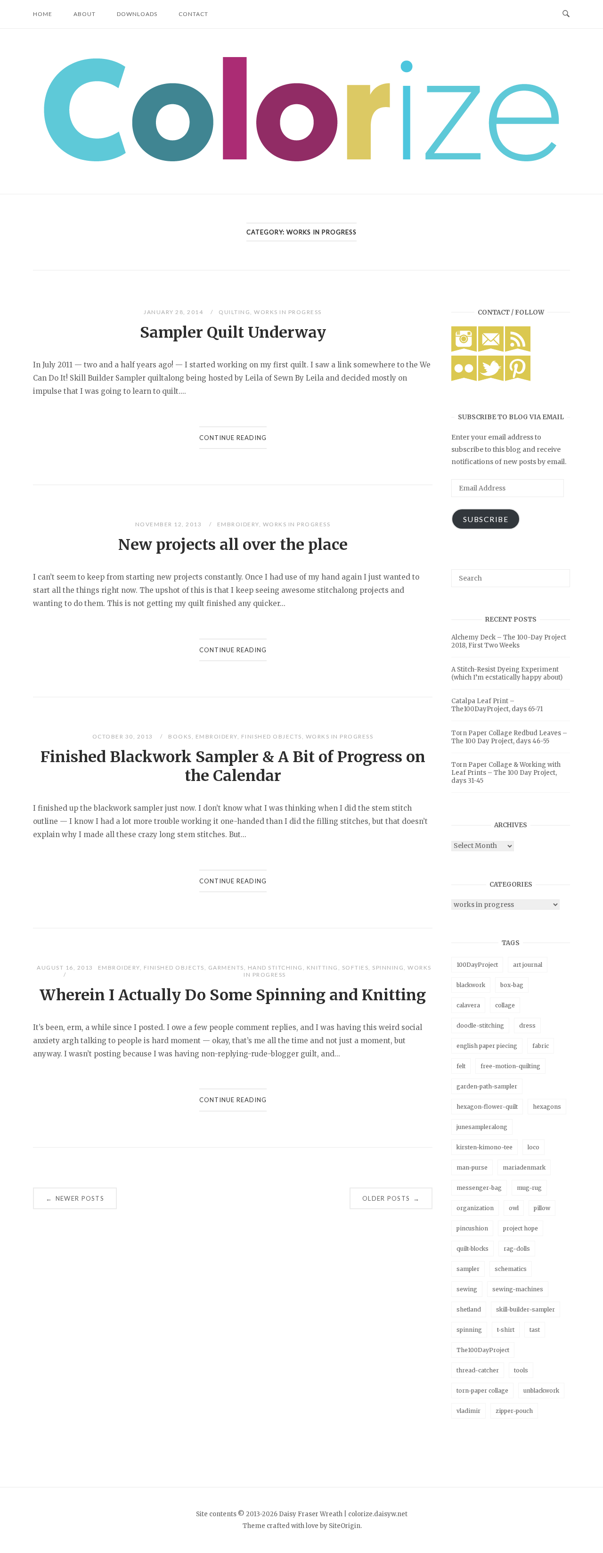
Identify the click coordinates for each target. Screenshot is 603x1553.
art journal (527, 964)
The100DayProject (482, 1350)
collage (505, 1005)
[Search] (559, 574)
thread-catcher (477, 1370)
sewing (466, 1289)
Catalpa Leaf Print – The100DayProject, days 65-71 (497, 705)
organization (475, 1208)
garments (226, 967)
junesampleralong (481, 1126)
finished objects (271, 736)
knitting (322, 967)
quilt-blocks (472, 1248)
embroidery (238, 524)
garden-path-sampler (486, 1086)
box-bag (511, 984)
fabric (540, 1045)
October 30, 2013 (123, 736)
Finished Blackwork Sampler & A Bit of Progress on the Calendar (233, 766)
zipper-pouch (514, 1410)
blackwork (470, 984)
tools (521, 1370)
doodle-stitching (480, 1025)
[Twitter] (491, 378)
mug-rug (529, 1187)
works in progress (288, 312)
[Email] (491, 349)
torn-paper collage (482, 1390)
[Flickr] (464, 378)
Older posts (391, 1198)
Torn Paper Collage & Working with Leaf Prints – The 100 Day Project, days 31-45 (506, 773)
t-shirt (505, 1329)
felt (460, 1066)
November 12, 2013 (169, 524)
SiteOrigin (344, 1526)
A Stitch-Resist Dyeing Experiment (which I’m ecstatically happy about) (506, 673)
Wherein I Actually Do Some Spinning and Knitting (233, 995)
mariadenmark (524, 1167)
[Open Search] (566, 14)
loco (533, 1147)
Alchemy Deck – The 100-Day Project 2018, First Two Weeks (508, 641)
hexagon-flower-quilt (487, 1106)
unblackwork (541, 1390)
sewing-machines (517, 1289)
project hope (520, 1228)
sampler (468, 1268)
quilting (234, 312)
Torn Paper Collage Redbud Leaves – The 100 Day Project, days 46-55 (509, 737)
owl (514, 1208)
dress (527, 1025)
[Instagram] (464, 349)
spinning (388, 967)
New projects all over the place (233, 544)
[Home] (301, 158)
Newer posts (75, 1198)
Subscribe (486, 519)
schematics (511, 1268)
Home (42, 13)
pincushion (472, 1228)
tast (535, 1329)
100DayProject (477, 964)
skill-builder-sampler (525, 1309)
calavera (468, 1005)
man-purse (472, 1167)
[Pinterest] (517, 378)
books (180, 736)
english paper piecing (486, 1045)
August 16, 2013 (65, 967)
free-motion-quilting (510, 1066)
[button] (301, 109)
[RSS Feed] (517, 349)
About (84, 13)
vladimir (468, 1410)
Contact (193, 13)
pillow (542, 1208)
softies (355, 967)
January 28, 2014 (174, 312)
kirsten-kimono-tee (484, 1147)
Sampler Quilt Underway (233, 332)
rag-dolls (517, 1248)
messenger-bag (479, 1187)
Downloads (137, 13)
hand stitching (275, 967)
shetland (468, 1309)
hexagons (547, 1106)
